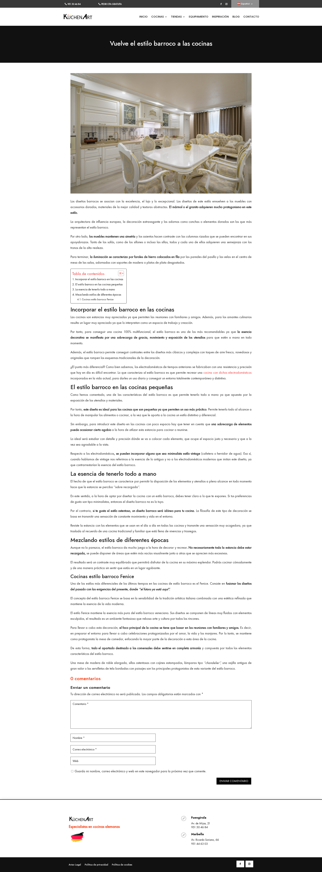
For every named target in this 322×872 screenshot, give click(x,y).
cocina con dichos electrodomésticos (227, 372)
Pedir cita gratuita (111, 4)
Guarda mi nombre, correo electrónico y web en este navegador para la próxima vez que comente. (140, 771)
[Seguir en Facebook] (221, 4)
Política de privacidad (96, 864)
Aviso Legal (75, 864)
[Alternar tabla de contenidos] (119, 273)
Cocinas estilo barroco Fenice (98, 299)
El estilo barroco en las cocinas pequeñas (99, 284)
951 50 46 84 (74, 4)
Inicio (143, 17)
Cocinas (157, 17)
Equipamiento (198, 17)
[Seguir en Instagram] (226, 4)
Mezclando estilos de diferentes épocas (98, 294)
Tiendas (176, 17)
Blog (236, 17)
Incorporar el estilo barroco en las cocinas (99, 279)
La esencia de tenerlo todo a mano (95, 289)
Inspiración (220, 17)
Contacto (251, 17)
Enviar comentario (234, 781)
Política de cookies (122, 864)
